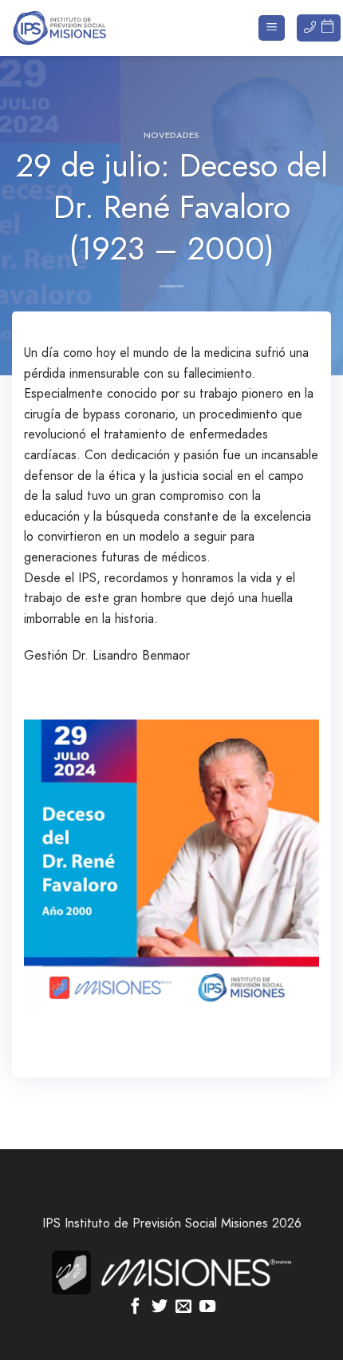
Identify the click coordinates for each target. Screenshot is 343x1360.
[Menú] (271, 28)
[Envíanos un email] (183, 1307)
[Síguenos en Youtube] (207, 1307)
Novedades (171, 135)
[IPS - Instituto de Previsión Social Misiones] (92, 28)
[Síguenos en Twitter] (160, 1307)
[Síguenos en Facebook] (136, 1307)
